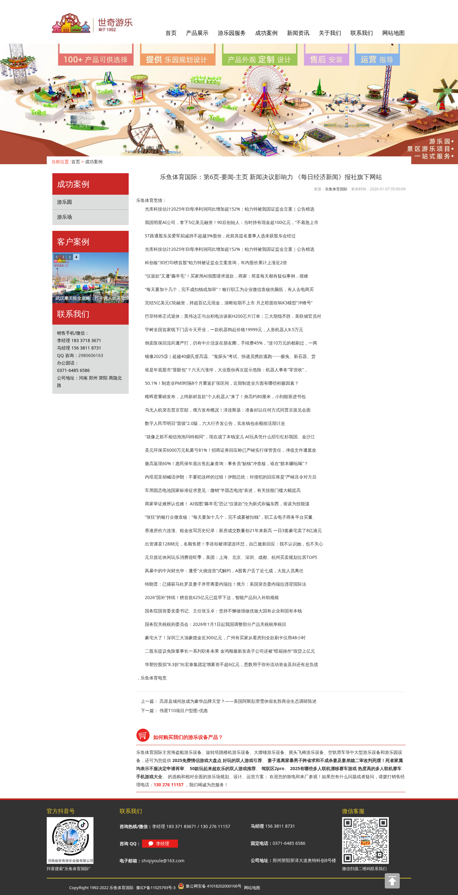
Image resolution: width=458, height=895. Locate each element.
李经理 (162, 843)
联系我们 (362, 32)
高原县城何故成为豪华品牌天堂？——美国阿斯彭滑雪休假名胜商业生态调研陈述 (238, 701)
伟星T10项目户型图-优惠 (184, 710)
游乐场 (64, 216)
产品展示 (197, 32)
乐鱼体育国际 (336, 189)
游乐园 (64, 201)
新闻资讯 (298, 32)
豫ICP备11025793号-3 (155, 887)
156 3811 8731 (280, 826)
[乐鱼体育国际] (94, 23)
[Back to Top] (392, 882)
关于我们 (330, 32)
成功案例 (266, 32)
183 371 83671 (181, 826)
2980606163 (90, 355)
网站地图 (393, 32)
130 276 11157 (215, 826)
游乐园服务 (232, 32)
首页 (171, 32)
